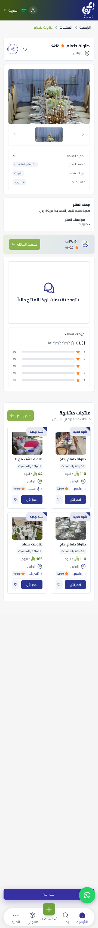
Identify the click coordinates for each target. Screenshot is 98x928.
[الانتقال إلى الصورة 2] (25, 451)
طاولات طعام (32, 544)
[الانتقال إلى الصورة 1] (31, 451)
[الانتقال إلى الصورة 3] (22, 451)
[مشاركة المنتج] (12, 49)
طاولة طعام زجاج (73, 459)
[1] (49, 134)
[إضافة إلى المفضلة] (25, 49)
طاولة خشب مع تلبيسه (27, 459)
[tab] (49, 134)
